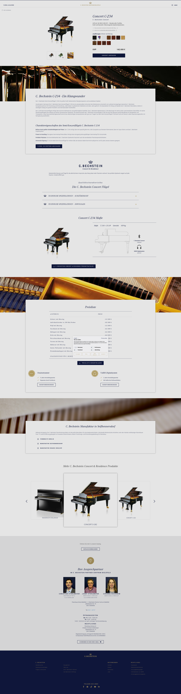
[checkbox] (75, 347)
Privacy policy (104, 338)
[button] (76, 338)
